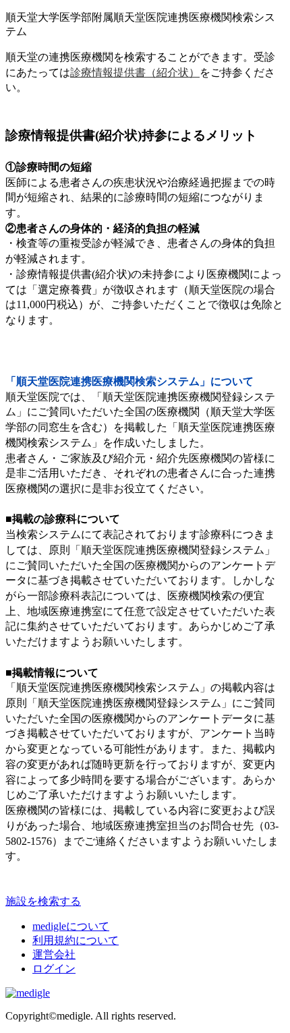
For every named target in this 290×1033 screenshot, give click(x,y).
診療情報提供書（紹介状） (135, 72)
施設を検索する (43, 901)
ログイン (54, 968)
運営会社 (54, 954)
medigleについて (70, 926)
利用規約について (75, 940)
